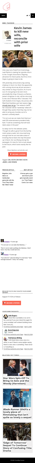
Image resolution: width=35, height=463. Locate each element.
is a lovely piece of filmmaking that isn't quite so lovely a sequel (17, 413)
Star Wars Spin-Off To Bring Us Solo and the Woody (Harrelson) (16, 381)
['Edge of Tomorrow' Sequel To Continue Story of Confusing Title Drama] (17, 430)
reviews (10, 406)
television (10, 23)
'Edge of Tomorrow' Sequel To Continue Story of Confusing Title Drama (17, 446)
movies (5, 374)
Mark (9, 40)
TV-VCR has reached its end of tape (13, 326)
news (4, 23)
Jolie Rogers (12, 315)
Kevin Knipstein (13, 330)
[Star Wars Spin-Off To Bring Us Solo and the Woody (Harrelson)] (17, 366)
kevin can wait (16, 160)
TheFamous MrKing (15, 338)
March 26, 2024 (28, 349)
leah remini (12, 162)
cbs (9, 160)
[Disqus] (17, 213)
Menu (3, 15)
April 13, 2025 (28, 326)
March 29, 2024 (28, 334)
